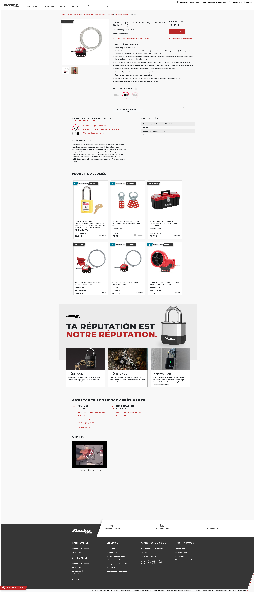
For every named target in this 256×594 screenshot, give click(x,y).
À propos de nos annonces (203, 590)
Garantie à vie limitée (86, 427)
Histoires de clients (148, 556)
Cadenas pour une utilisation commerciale (80, 14)
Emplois (144, 552)
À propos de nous (153, 543)
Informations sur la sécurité (152, 548)
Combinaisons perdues (115, 556)
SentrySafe (180, 556)
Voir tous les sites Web (185, 560)
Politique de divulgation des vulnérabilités (179, 590)
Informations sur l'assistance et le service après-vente (131, 38)
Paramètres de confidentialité (141, 590)
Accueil (62, 14)
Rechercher (92, 6)
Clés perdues (111, 552)
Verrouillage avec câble (122, 14)
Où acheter (76, 552)
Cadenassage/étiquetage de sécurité (101, 129)
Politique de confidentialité (121, 590)
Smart (76, 579)
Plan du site (242, 590)
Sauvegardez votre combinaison (119, 564)
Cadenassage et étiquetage (104, 14)
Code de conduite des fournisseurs (225, 590)
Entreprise (80, 558)
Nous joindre (111, 568)
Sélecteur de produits (80, 548)
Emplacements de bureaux (117, 572)
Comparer (102, 235)
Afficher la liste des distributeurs (180, 38)
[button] (177, 31)
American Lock (181, 552)
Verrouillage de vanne (94, 133)
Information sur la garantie (117, 560)
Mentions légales (158, 590)
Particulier (80, 543)
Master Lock (180, 548)
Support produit (112, 548)
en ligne (112, 543)
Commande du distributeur (78, 572)
